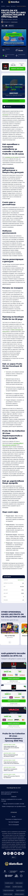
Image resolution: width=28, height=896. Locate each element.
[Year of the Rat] (9, 634)
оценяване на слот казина (11, 157)
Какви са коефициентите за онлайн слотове (11, 800)
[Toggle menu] (2, 1)
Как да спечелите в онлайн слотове (13, 804)
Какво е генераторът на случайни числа (13, 806)
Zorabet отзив (13, 703)
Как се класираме (14, 824)
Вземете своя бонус (17, 68)
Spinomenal (5, 114)
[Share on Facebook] (6, 26)
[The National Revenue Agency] (5, 871)
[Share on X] (2, 26)
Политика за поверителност (13, 819)
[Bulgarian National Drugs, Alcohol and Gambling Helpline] (13, 871)
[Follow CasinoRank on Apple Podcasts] (22, 853)
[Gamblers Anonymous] (16, 876)
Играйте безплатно (13, 39)
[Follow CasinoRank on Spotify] (19, 853)
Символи (13, 796)
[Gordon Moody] (9, 876)
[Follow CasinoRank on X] (11, 853)
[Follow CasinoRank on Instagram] (8, 853)
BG (13, 857)
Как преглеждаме (14, 822)
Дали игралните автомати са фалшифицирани (9, 793)
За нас (14, 816)
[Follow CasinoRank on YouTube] (15, 853)
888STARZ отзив (14, 681)
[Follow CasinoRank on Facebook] (4, 853)
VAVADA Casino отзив (13, 725)
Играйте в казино (13, 34)
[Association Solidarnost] (22, 871)
